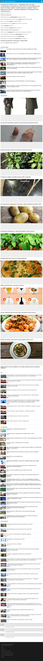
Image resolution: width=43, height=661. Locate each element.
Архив (2, 656)
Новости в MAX (23, 40)
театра (11, 21)
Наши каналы (16, 40)
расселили (17, 38)
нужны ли (11, 27)
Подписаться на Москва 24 (7, 40)
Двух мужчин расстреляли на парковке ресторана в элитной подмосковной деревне (23, 593)
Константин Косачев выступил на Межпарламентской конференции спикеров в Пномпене (24, 588)
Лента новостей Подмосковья (7, 658)
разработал (10, 32)
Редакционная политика (6, 651)
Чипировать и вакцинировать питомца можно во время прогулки (19, 553)
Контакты (3, 649)
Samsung (6, 25)
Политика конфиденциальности (7, 653)
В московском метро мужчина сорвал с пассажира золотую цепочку (19, 524)
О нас (2, 647)
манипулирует (14, 17)
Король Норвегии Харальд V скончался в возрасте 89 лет (18, 420)
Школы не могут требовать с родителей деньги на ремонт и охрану (19, 619)
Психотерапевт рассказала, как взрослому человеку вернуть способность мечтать (22, 573)
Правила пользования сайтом (7, 654)
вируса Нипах (19, 34)
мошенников (21, 36)
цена (14, 23)
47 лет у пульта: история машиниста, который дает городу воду (19, 534)
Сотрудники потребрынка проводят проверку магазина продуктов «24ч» (20, 609)
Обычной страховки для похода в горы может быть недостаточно (19, 529)
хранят (20, 19)
